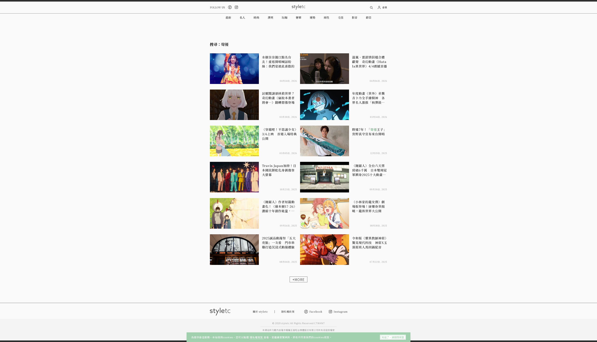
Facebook (315, 311)
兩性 (326, 17)
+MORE (298, 279)
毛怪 (340, 17)
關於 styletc (260, 311)
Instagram (341, 311)
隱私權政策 (257, 337)
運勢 (312, 17)
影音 (354, 17)
